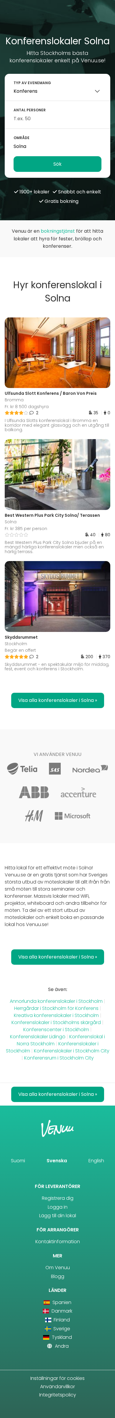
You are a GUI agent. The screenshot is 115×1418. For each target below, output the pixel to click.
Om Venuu (57, 1267)
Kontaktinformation (57, 1241)
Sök (57, 164)
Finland (61, 1319)
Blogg (57, 1276)
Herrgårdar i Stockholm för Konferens (56, 1008)
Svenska (57, 1160)
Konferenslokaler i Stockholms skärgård (56, 1022)
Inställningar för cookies (57, 1378)
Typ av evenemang (32, 82)
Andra (61, 1346)
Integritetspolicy (57, 1394)
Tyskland (61, 1337)
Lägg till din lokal (57, 1215)
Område (21, 137)
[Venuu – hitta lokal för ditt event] (58, 20)
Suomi (18, 1160)
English (96, 1160)
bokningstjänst (58, 231)
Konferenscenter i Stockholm (56, 1029)
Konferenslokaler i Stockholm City (71, 1050)
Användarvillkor (57, 1386)
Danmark (61, 1311)
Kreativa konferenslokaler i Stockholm (57, 1015)
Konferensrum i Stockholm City (59, 1057)
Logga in (58, 1207)
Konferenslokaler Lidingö (37, 1036)
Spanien (61, 1302)
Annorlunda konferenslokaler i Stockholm (57, 1001)
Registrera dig (57, 1198)
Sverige (61, 1328)
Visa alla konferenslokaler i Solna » (57, 700)
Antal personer (30, 110)
